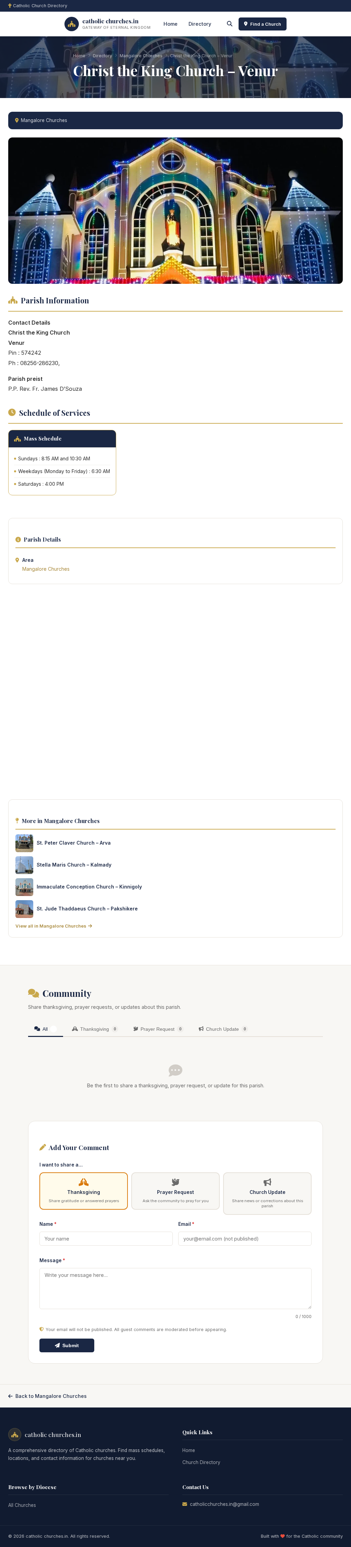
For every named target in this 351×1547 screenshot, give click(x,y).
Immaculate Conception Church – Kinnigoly (89, 887)
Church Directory (201, 1462)
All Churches (22, 1505)
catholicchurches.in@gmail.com (224, 1504)
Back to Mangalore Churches (51, 1396)
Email (186, 1224)
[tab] (45, 1029)
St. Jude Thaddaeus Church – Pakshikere (87, 908)
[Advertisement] (175, 694)
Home (171, 24)
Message (52, 1260)
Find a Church (265, 24)
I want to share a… (61, 1165)
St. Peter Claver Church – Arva (74, 843)
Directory (200, 24)
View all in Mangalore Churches (50, 926)
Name (48, 1224)
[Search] (229, 24)
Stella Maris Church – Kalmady (74, 865)
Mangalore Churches (141, 55)
